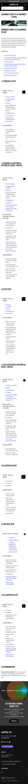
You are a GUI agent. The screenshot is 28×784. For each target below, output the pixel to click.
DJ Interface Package (11, 205)
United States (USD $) (9, 778)
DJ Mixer (8, 103)
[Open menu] (2, 4)
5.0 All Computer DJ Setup (11, 73)
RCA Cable (8, 117)
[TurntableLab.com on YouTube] (9, 742)
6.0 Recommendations (10, 75)
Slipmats (8, 105)
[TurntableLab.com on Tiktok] (7, 742)
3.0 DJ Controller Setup (10, 68)
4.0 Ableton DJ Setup (10, 70)
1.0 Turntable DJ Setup (10, 55)
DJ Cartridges (11, 99)
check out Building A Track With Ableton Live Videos (11, 578)
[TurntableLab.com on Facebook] (2, 742)
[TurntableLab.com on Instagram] (4, 742)
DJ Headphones (10, 113)
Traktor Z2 (13, 250)
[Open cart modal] (25, 4)
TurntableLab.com (14, 780)
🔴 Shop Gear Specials (14, 1)
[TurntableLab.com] (14, 4)
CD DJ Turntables (12, 385)
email (9, 673)
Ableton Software (13, 540)
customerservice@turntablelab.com (11, 761)
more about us (5, 737)
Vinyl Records (9, 115)
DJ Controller (9, 481)
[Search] (25, 8)
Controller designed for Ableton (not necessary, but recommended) (13, 546)
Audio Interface (13, 551)
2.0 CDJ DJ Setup (8, 61)
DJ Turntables (11, 96)
